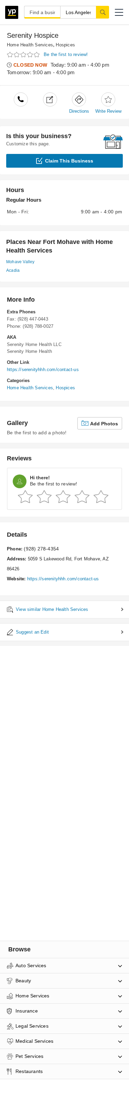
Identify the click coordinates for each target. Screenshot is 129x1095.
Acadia (13, 270)
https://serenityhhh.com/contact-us (43, 369)
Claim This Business (69, 161)
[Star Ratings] (24, 55)
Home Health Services (30, 44)
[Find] (102, 12)
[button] (119, 12)
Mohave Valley (20, 261)
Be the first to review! (66, 54)
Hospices (65, 44)
